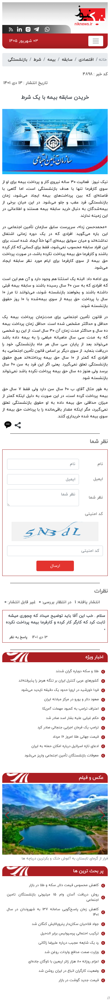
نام (100, 464)
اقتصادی (86, 60)
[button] (7, 815)
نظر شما (96, 497)
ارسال (55, 566)
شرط (37, 60)
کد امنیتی (94, 514)
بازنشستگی (17, 60)
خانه (103, 60)
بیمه (51, 60)
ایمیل (98, 479)
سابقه (67, 60)
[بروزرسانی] (55, 531)
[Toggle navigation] (95, 41)
